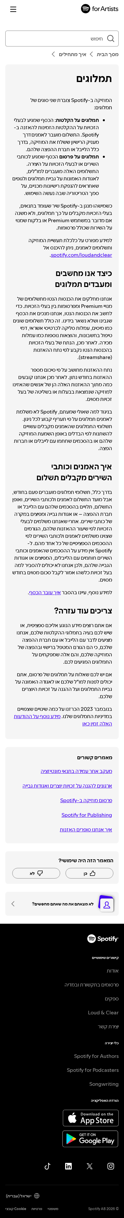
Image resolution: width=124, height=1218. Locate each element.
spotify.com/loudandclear (81, 254)
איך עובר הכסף (45, 592)
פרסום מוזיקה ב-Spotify (86, 800)
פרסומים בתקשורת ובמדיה (91, 984)
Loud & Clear (103, 1012)
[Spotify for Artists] (100, 9)
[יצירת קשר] (15, 904)
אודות (113, 970)
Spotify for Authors (96, 1056)
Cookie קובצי (15, 1208)
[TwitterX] (90, 1166)
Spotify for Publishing (87, 814)
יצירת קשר (108, 1026)
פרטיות (36, 1208)
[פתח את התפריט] (13, 9)
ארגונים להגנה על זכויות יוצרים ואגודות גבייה (67, 785)
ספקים (112, 998)
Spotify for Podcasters (93, 1070)
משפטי (53, 1208)
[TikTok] (47, 1166)
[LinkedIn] (68, 1166)
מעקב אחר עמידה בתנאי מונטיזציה (76, 771)
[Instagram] (111, 1166)
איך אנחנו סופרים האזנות (86, 829)
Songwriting (104, 1083)
